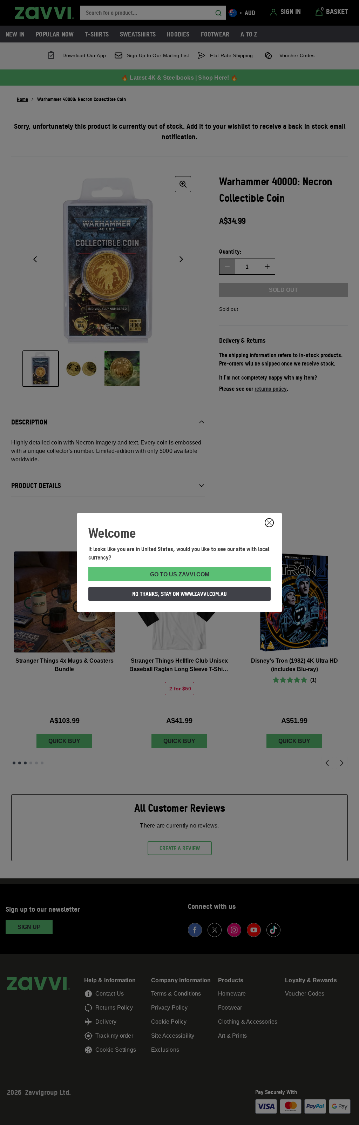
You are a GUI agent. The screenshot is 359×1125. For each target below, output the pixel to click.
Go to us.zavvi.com (179, 574)
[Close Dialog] (269, 522)
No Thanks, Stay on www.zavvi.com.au (179, 593)
